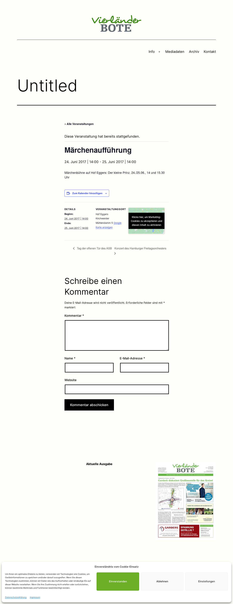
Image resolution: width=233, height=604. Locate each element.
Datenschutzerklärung (15, 597)
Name (69, 358)
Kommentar (74, 315)
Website (70, 380)
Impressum (35, 597)
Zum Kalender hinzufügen (87, 193)
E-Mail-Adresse (132, 358)
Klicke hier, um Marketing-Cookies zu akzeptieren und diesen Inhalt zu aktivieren (146, 220)
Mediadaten (174, 52)
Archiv (194, 52)
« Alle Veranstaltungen (79, 124)
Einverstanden (118, 581)
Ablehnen (162, 581)
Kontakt (210, 52)
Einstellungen (206, 581)
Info (152, 52)
